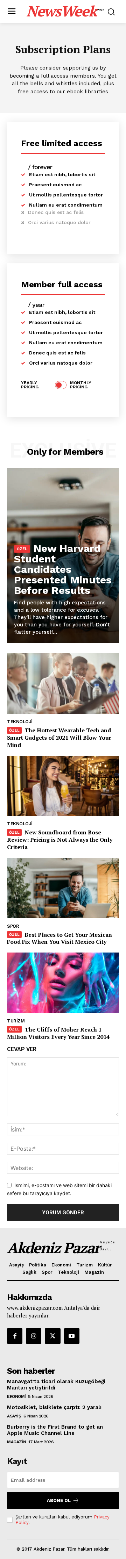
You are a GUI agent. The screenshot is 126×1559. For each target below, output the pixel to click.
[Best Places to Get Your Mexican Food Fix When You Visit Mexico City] (63, 888)
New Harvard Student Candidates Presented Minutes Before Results (63, 569)
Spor (13, 926)
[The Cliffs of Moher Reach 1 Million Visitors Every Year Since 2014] (63, 983)
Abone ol (59, 1500)
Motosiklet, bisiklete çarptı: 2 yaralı (54, 1407)
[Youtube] (71, 1336)
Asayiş (14, 1416)
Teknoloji (20, 721)
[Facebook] (14, 1336)
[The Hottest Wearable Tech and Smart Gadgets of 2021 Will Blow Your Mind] (63, 683)
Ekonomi (16, 1396)
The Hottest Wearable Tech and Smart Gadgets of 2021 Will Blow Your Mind (59, 737)
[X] (52, 1336)
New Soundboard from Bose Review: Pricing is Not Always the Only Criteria (59, 839)
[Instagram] (33, 1336)
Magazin (16, 1441)
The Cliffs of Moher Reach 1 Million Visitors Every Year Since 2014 (58, 1033)
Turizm (15, 1021)
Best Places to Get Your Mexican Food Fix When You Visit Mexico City (59, 938)
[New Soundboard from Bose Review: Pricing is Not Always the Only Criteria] (63, 786)
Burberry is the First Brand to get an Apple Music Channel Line (55, 1430)
